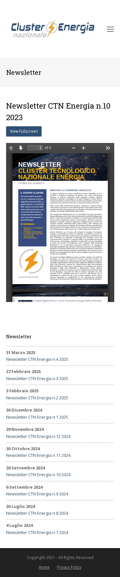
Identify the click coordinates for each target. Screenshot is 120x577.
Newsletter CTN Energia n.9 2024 (37, 494)
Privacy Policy (69, 567)
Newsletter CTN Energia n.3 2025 (37, 378)
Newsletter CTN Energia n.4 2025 (37, 359)
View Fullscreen (24, 131)
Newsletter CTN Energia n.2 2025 (37, 398)
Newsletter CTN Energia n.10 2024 (38, 474)
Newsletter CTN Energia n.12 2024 (38, 436)
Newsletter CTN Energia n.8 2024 (37, 513)
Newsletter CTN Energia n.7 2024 (37, 532)
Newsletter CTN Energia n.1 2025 (37, 417)
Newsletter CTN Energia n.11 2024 (38, 455)
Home (44, 567)
